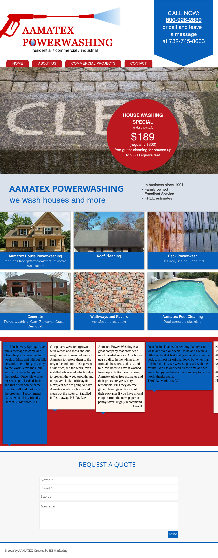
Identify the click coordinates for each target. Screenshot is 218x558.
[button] (35, 240)
